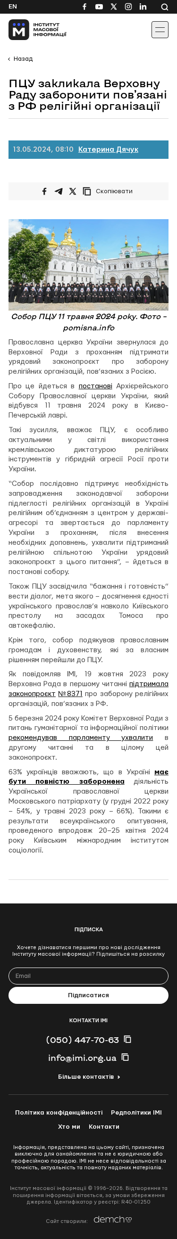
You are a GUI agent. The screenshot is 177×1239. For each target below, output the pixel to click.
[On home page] (28, 29)
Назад (23, 59)
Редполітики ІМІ (136, 1112)
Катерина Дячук (108, 149)
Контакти (104, 1127)
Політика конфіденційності (58, 1112)
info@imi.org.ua (82, 1057)
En (12, 6)
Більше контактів (86, 1077)
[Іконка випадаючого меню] (160, 29)
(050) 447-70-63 (82, 1039)
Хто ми (69, 1127)
